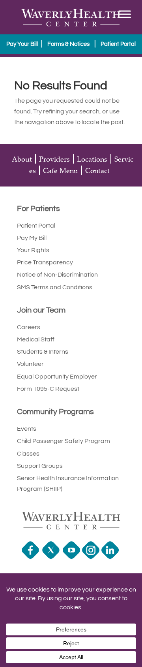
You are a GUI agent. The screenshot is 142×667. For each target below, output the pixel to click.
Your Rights (33, 250)
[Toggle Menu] (124, 14)
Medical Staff (35, 339)
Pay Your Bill (22, 44)
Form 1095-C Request (48, 389)
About (22, 159)
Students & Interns (42, 352)
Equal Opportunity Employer (57, 376)
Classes (28, 453)
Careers (28, 327)
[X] (52, 557)
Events (26, 429)
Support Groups (40, 466)
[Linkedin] (111, 557)
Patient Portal (118, 44)
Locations (92, 159)
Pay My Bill (32, 238)
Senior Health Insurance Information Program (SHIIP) (68, 483)
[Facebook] (31, 557)
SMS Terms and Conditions (54, 287)
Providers (54, 159)
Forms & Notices (68, 44)
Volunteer (30, 364)
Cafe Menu (60, 170)
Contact (97, 170)
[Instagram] (91, 557)
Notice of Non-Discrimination (57, 274)
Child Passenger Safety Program (63, 441)
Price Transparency (45, 262)
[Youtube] (72, 557)
